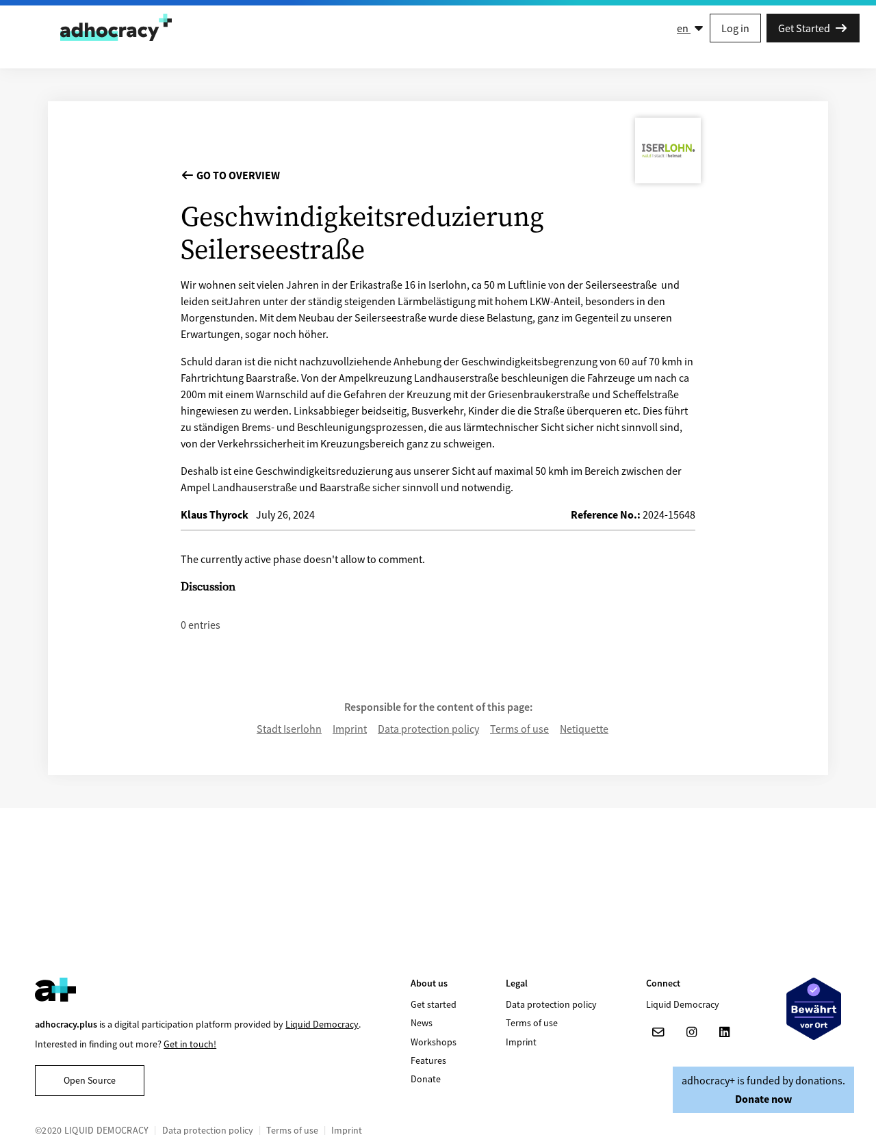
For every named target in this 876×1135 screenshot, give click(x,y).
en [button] (684, 28)
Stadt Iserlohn (289, 728)
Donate (426, 1079)
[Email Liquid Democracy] (658, 1032)
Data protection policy (428, 728)
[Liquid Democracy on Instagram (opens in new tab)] (691, 1032)
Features (428, 1060)
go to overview (237, 175)
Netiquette (584, 728)
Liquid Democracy (322, 1024)
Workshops (433, 1042)
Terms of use (519, 728)
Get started (433, 1004)
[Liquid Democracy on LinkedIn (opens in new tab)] (724, 1032)
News (422, 1023)
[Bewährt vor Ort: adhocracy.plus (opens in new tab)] (813, 1009)
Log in (735, 28)
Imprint (350, 728)
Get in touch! (190, 1044)
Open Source (90, 1080)
